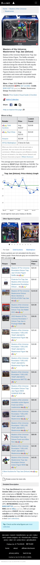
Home (5, 9)
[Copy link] (20, 105)
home (7, 548)
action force (21, 540)
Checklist (33, 95)
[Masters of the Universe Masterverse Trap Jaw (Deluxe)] (20, 30)
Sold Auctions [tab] (18, 250)
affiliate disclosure (28, 548)
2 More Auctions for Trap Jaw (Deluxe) (16, 471)
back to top (27, 553)
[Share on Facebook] (11, 105)
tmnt (4, 537)
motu (35, 535)
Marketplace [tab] (30, 250)
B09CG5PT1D (8, 88)
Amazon (5, 139)
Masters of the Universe (17, 9)
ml (14, 540)
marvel (12, 535)
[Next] (37, 233)
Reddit (30, 544)
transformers (21, 535)
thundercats (26, 537)
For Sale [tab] (6, 250)
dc (20, 537)
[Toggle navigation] (36, 3)
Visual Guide (24, 95)
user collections (13, 518)
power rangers (12, 537)
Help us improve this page (12, 110)
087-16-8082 (25, 86)
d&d (10, 540)
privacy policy (14, 553)
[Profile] (14, 3)
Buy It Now (11, 132)
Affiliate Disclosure (27, 157)
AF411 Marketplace (9, 143)
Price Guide (13, 95)
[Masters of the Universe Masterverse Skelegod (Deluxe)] (10, 232)
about (15, 548)
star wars (5, 535)
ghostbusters (31, 540)
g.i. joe (29, 535)
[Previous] (3, 233)
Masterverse (9, 11)
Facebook (20, 544)
